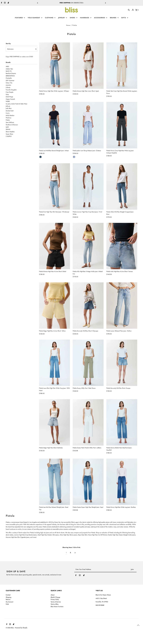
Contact (8, 595)
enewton (8, 85)
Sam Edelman (10, 122)
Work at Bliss (54, 604)
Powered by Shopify (21, 628)
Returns (8, 599)
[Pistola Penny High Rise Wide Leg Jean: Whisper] (54, 65)
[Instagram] (4, 3)
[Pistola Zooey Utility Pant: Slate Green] (88, 363)
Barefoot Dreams (11, 73)
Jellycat (8, 106)
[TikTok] (8, 3)
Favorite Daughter (11, 90)
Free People (9, 92)
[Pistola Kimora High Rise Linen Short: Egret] (88, 65)
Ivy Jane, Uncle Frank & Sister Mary (16, 104)
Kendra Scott (9, 111)
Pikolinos (8, 118)
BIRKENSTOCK (10, 76)
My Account (9, 602)
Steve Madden (10, 132)
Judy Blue (9, 108)
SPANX (8, 129)
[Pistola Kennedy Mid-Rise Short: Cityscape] (88, 305)
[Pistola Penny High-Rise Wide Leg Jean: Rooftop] (121, 482)
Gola (7, 94)
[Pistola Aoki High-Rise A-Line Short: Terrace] (121, 246)
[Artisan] (40, 157)
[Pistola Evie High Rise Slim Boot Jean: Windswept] (54, 186)
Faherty (8, 87)
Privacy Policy (55, 599)
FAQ (7, 604)
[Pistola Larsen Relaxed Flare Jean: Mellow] (121, 305)
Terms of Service (56, 602)
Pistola (8, 120)
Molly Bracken (10, 115)
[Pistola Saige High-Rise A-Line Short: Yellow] (54, 305)
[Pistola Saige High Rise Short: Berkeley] (54, 422)
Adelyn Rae (9, 69)
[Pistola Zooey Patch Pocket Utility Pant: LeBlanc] (88, 422)
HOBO (80, 3)
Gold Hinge (9, 97)
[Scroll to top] (138, 625)
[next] (75, 553)
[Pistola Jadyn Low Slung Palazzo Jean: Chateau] (88, 125)
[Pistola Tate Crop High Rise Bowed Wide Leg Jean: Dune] (121, 65)
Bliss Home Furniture (57, 606)
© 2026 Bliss (10, 628)
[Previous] (37, 3)
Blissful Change (55, 597)
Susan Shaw (9, 134)
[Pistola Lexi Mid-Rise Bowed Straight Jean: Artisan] (54, 125)
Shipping (8, 597)
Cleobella (9, 78)
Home (68, 25)
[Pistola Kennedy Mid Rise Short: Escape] (121, 363)
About (52, 595)
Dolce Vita (9, 83)
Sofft (7, 127)
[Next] (105, 3)
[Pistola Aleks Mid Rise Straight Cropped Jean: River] (121, 186)
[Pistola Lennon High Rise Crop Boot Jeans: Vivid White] (88, 186)
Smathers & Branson (12, 125)
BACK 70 (9, 71)
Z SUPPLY (9, 136)
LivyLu (8, 113)
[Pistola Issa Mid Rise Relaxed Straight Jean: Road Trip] (54, 482)
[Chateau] (74, 157)
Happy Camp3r (10, 99)
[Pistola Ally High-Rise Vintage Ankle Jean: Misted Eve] (88, 246)
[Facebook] (1, 3)
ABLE (7, 66)
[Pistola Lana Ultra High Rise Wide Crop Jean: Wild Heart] (54, 363)
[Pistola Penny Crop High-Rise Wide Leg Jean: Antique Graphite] (121, 125)
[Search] (128, 9)
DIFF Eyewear (10, 80)
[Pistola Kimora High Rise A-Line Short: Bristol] (54, 246)
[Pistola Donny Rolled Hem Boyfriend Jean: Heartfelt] (121, 422)
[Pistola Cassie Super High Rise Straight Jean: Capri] (88, 482)
